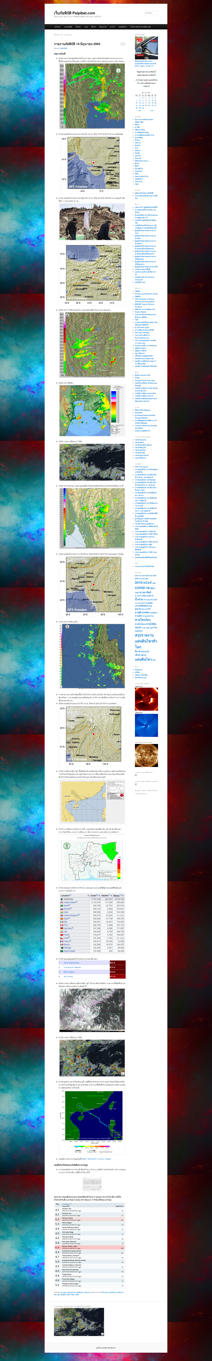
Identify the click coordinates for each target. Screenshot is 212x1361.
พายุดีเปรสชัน (142, 612)
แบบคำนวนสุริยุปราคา (142, 431)
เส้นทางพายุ (140, 654)
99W (146, 579)
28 (137, 108)
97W (140, 579)
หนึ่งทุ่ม (108, 1159)
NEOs (137, 124)
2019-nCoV (104, 1292)
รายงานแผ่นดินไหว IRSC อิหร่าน (146, 542)
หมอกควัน (138, 171)
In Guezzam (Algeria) (72, 967)
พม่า (149, 608)
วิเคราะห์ (138, 158)
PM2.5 (152, 588)
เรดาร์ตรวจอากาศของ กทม (144, 358)
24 (146, 105)
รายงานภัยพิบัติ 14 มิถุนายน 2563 (77, 43)
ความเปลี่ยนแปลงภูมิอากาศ (144, 135)
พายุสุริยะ (139, 615)
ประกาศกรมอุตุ (139, 603)
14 (137, 103)
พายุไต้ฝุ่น (151, 623)
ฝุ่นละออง (144, 609)
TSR (136, 319)
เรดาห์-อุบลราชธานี (141, 455)
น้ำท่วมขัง (147, 600)
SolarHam (138, 412)
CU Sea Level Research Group (146, 294)
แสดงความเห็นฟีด (141, 675)
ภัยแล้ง (137, 153)
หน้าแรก (57, 27)
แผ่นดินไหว (123, 27)
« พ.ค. (139, 110)
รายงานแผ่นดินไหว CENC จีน (145, 531)
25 (149, 105)
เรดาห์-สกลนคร (140, 450)
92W (143, 576)
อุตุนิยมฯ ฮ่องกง (140, 348)
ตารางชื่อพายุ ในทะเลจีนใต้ (144, 330)
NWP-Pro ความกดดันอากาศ (145, 309)
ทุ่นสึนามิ (150, 596)
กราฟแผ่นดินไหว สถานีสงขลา (145, 480)
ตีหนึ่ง (84, 1159)
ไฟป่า (137, 184)
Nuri (55, 1294)
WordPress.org (140, 677)
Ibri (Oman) (68, 976)
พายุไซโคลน (140, 624)
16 (143, 103)
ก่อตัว (137, 592)
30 (143, 108)
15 (140, 103)
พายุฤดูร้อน (153, 613)
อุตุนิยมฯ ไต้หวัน (140, 350)
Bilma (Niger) (69, 972)
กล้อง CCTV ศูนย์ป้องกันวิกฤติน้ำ (146, 207)
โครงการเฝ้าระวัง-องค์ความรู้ (140, 27)
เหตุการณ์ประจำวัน (69, 1292)
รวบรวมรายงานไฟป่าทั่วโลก (144, 566)
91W (140, 576)
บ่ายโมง (100, 1159)
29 (140, 108)
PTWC (137, 378)
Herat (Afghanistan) (71, 962)
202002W (112, 1292)
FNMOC (138, 296)
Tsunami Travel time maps (145, 380)
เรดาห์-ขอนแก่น (140, 440)
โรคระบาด (87, 1292)
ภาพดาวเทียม (146, 628)
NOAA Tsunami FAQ (142, 375)
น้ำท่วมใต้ (154, 600)
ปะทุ (150, 605)
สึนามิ (93, 27)
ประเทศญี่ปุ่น (148, 603)
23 (143, 105)
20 (155, 103)
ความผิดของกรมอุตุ (142, 132)
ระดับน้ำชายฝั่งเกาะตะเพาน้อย (145, 393)
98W (143, 579)
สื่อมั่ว (137, 166)
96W (137, 578)
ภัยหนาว (138, 150)
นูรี (58, 1294)
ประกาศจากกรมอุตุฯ (142, 332)
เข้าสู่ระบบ (138, 670)
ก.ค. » (152, 110)
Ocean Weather (140, 312)
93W (147, 575)
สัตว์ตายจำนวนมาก (141, 161)
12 (152, 100)
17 (146, 103)
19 (152, 103)
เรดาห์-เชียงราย (140, 458)
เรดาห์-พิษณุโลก (140, 447)
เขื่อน (137, 173)
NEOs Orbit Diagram (142, 410)
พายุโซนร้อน (143, 620)
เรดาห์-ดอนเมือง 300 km (143, 445)
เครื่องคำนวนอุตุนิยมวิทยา (144, 356)
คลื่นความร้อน (140, 130)
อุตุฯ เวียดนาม (140, 353)
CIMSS (137, 291)
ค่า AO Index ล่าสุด (142, 327)
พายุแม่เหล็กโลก (148, 616)
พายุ (86, 27)
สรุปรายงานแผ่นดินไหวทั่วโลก (146, 640)
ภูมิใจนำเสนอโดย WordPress (106, 1348)
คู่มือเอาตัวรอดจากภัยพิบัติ (144, 193)
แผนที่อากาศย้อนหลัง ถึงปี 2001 (146, 366)
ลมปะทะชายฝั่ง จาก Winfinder (146, 345)
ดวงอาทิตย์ (68, 27)
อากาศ (112, 27)
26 (152, 105)
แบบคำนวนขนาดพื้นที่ (142, 269)
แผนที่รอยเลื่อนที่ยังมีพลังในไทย (146, 557)
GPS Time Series (141, 467)
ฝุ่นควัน (137, 145)
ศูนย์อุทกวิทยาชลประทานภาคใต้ (146, 266)
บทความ (138, 142)
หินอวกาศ (102, 27)
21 (137, 105)
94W (150, 576)
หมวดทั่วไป (139, 168)
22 (140, 105)
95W (154, 575)
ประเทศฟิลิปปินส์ (141, 605)
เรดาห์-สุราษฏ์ (140, 452)
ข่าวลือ (137, 127)
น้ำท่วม (78, 27)
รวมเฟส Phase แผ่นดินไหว (144, 524)
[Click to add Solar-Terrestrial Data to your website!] (155, 72)
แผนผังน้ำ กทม (140, 282)
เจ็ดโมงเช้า (92, 1159)
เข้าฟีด (137, 672)
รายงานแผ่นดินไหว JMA (143, 544)
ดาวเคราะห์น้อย (141, 595)
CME (154, 583)
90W (136, 576)
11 (149, 100)
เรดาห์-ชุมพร (139, 442)
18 (149, 103)
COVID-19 (119, 1292)
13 (155, 100)
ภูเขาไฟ (137, 155)
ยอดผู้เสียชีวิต (139, 631)
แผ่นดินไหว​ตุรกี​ (65, 1294)
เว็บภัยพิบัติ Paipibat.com (74, 12)
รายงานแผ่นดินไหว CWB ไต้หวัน (146, 534)
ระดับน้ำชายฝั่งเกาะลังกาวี (144, 396)
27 (155, 105)
